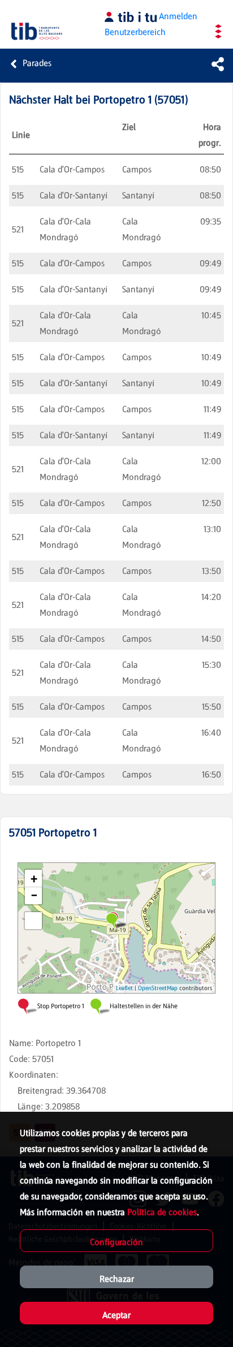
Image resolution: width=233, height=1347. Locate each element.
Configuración (116, 1242)
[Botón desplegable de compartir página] (217, 64)
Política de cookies (162, 1212)
